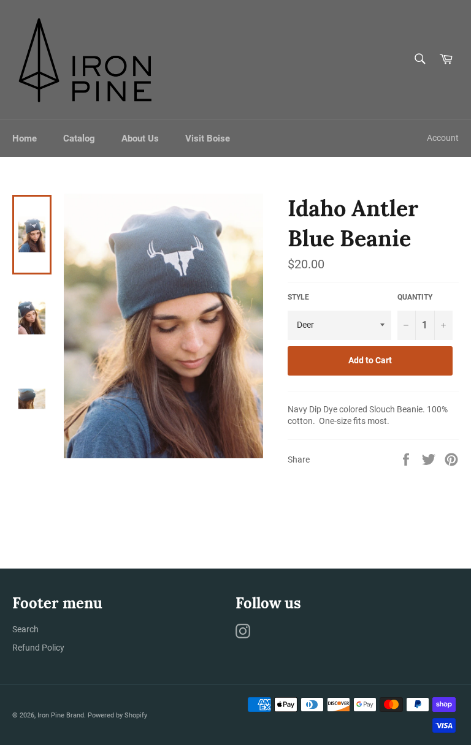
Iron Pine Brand (60, 715)
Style (298, 297)
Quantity (414, 297)
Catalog (79, 138)
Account (443, 138)
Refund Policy (38, 647)
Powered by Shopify (117, 715)
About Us (140, 138)
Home (24, 138)
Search (25, 629)
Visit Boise (207, 138)
